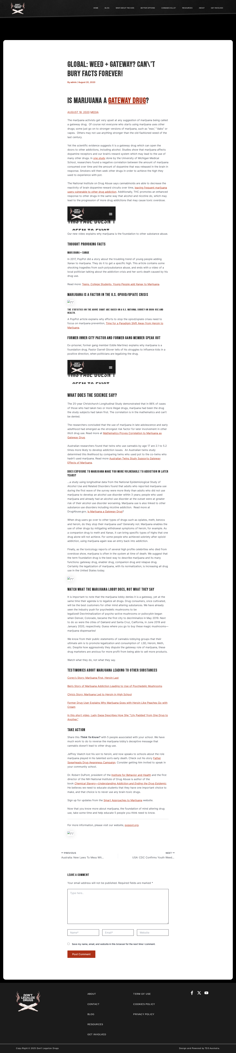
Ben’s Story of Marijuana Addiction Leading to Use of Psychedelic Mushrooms (114, 686)
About (91, 994)
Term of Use (142, 994)
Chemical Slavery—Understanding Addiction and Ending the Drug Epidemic (120, 783)
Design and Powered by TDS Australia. (199, 1048)
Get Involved (96, 1034)
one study (99, 158)
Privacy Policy (143, 1014)
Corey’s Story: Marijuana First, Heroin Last (93, 677)
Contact (93, 1004)
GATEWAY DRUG (127, 100)
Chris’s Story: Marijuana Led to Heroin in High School (99, 694)
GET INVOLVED (217, 8)
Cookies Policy (144, 1004)
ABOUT (202, 8)
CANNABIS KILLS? (168, 8)
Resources (95, 1024)
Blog (91, 1014)
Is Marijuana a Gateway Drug (104, 511)
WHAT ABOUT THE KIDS (125, 8)
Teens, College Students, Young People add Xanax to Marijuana (120, 284)
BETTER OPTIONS (148, 8)
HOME (95, 8)
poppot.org (132, 825)
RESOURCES (187, 8)
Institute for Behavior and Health (131, 775)
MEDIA (94, 112)
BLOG (107, 8)
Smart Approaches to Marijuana (123, 800)
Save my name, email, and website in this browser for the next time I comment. (113, 944)
